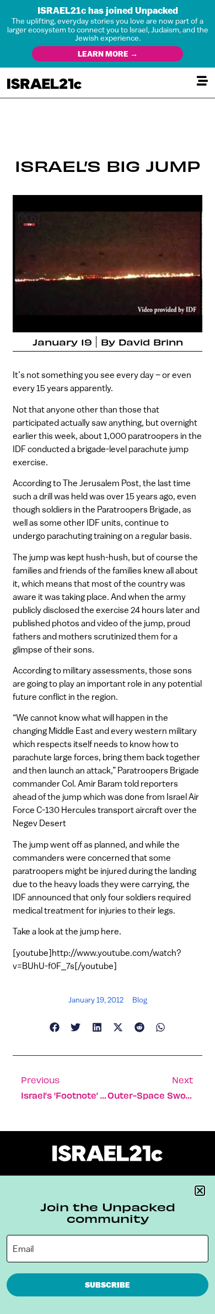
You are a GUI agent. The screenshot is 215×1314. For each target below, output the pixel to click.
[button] (200, 1191)
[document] (107, 657)
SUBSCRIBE (107, 1284)
